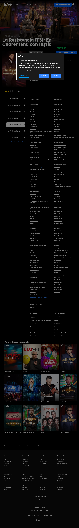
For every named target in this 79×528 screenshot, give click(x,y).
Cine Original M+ (7, 461)
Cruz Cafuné (57, 205)
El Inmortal (24, 467)
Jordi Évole (33, 194)
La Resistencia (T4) (14, 118)
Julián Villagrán (34, 240)
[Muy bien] (12, 91)
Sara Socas (33, 238)
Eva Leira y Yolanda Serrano (37, 284)
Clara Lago (57, 228)
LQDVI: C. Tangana (34, 140)
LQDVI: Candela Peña (59, 152)
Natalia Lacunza (34, 104)
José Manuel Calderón (35, 196)
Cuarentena (33, 172)
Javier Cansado (34, 221)
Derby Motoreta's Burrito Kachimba (63, 257)
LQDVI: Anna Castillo (59, 159)
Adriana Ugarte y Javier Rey (61, 255)
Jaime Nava (33, 116)
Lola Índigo (57, 124)
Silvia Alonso (57, 196)
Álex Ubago (33, 124)
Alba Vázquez (33, 294)
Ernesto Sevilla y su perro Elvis (37, 169)
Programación (42, 489)
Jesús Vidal (33, 292)
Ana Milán (56, 126)
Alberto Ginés (57, 189)
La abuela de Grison (35, 211)
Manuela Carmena (58, 211)
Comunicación (60, 489)
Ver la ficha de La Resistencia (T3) (38, 297)
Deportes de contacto (44, 480)
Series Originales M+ (8, 478)
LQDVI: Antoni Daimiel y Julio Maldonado (64, 137)
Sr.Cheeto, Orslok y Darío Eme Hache (63, 275)
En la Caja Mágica (58, 248)
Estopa (56, 265)
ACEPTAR (56, 75)
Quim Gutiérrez (34, 252)
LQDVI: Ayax (33, 145)
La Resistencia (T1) (14, 137)
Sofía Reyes (33, 255)
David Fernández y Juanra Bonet (38, 287)
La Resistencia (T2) (14, 131)
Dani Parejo (57, 216)
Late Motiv (62, 371)
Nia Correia (57, 107)
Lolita (31, 250)
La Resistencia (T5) (14, 111)
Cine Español (6, 463)
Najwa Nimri (33, 184)
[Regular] (9, 91)
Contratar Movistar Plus (62, 470)
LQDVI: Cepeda (34, 147)
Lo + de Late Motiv (64, 432)
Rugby (41, 476)
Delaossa (32, 114)
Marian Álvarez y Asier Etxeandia (38, 282)
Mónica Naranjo (58, 99)
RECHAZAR (44, 75)
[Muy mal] (5, 91)
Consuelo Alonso (34, 213)
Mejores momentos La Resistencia (12, 432)
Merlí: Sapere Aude (35, 233)
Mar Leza (56, 194)
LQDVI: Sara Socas (34, 152)
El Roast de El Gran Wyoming (48, 401)
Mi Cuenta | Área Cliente (62, 463)
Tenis (41, 474)
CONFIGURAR (24, 75)
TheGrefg (56, 169)
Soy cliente (37, 53)
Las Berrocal (24, 474)
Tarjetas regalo (60, 487)
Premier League (43, 465)
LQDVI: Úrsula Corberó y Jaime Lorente (39, 159)
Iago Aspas (57, 262)
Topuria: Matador (43, 478)
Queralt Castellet (34, 260)
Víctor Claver (33, 289)
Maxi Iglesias (57, 129)
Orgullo (5, 489)
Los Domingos (24, 463)
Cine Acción (6, 467)
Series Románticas (8, 480)
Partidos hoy (42, 487)
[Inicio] (8, 4)
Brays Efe (56, 245)
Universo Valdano (43, 470)
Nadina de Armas (58, 235)
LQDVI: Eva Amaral (58, 157)
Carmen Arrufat (58, 218)
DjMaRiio (32, 111)
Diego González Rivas (35, 102)
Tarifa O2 (59, 485)
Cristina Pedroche (34, 99)
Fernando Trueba (34, 191)
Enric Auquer (57, 207)
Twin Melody (57, 191)
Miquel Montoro (34, 164)
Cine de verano (7, 472)
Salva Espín (33, 129)
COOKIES (51, 515)
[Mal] (7, 91)
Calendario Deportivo (44, 485)
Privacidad (45, 515)
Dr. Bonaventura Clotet (60, 164)
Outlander (24, 472)
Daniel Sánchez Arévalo (36, 267)
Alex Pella (32, 218)
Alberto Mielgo (58, 282)
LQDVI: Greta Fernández (60, 135)
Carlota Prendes (34, 181)
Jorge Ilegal (33, 107)
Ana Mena (56, 179)
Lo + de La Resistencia (65, 401)
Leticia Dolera (33, 265)
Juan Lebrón (33, 230)
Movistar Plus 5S (25, 489)
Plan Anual (59, 480)
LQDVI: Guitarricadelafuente (37, 135)
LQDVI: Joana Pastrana (35, 157)
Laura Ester (57, 277)
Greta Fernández (58, 238)
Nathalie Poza (33, 179)
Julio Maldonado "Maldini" (36, 275)
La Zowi (32, 216)
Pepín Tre (56, 116)
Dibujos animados (25, 482)
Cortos (5, 470)
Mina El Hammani (58, 289)
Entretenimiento (7, 487)
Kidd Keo (56, 131)
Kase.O (32, 235)
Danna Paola (33, 186)
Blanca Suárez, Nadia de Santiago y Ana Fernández (39, 202)
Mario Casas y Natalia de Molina (38, 245)
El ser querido (25, 459)
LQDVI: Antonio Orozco (35, 142)
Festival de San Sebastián (27, 480)
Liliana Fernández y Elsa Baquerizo (62, 252)
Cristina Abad (33, 126)
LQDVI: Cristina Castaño (60, 145)
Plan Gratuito (60, 478)
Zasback (43, 432)
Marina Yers (33, 228)
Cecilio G (32, 121)
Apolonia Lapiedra (34, 262)
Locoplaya (32, 162)
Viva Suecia (33, 279)
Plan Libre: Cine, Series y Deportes (64, 472)
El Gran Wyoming (58, 223)
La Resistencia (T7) (14, 99)
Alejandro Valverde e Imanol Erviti (38, 226)
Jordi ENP (32, 198)
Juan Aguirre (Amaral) (59, 243)
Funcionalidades (60, 461)
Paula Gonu (57, 167)
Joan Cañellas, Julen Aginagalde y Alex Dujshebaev (39, 208)
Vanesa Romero (58, 111)
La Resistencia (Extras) (28, 432)
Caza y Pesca (24, 487)
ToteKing (32, 223)
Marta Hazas (57, 226)
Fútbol (29, 4)
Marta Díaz (57, 114)
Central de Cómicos (9, 401)
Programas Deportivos (26, 485)
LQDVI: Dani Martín (34, 154)
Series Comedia (7, 482)
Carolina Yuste (57, 270)
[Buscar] (52, 4)
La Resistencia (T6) (14, 105)
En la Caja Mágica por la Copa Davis (39, 248)
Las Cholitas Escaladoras (36, 176)
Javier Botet (57, 292)
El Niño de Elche (58, 284)
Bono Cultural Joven (61, 482)
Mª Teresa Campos (58, 213)
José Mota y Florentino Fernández (62, 186)
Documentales (7, 485)
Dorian (56, 272)
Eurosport (42, 482)
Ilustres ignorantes (45, 371)
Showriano (25, 401)
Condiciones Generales (62, 465)
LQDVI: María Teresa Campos (61, 140)
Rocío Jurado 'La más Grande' (28, 476)
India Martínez (57, 198)
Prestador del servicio (30, 515)
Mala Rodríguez (58, 279)
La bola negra (25, 461)
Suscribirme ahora (63, 5)
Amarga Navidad (25, 465)
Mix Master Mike (58, 287)
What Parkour (57, 184)
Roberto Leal (57, 230)
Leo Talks (25, 371)
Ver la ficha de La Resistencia (18, 141)
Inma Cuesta (33, 272)
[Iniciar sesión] (73, 4)
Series (16, 4)
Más (36, 5)
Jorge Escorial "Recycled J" (61, 250)
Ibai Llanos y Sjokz (34, 257)
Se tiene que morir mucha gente (28, 470)
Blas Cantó (32, 119)
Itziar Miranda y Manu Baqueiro (61, 172)
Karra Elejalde (33, 277)
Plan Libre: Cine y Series (62, 474)
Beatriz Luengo (58, 260)
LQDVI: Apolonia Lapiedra (60, 154)
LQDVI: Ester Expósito (59, 149)
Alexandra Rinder (58, 201)
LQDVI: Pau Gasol (58, 142)
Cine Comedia (7, 465)
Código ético (59, 467)
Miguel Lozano (33, 174)
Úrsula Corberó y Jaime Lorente (62, 162)
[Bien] (10, 91)
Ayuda (39, 501)
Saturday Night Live (9, 371)
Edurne (32, 109)
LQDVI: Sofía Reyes (34, 137)
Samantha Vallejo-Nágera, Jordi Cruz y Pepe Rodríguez (41, 132)
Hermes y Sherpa (34, 270)
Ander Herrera (58, 104)
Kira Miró (32, 189)
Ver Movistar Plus (60, 459)
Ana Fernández (58, 221)
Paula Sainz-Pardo (34, 243)
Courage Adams (58, 109)
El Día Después (43, 467)
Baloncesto (42, 472)
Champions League (44, 461)
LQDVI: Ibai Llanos (34, 149)
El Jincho (56, 176)
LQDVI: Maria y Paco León (60, 147)
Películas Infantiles (8, 474)
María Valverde (58, 233)
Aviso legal (39, 515)
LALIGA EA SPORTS (43, 463)
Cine (23, 4)
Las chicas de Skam (59, 174)
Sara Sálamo (57, 121)
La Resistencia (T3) (14, 124)
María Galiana (57, 181)
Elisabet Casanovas (59, 119)
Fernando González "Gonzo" (61, 267)
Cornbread (57, 240)
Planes (58, 476)
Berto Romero (57, 102)
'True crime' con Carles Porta (28, 478)
